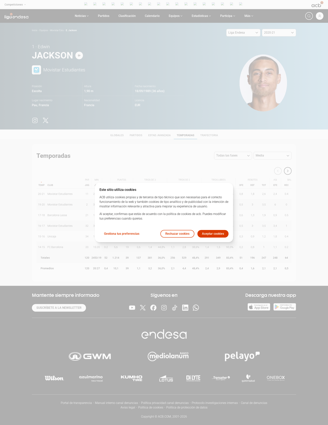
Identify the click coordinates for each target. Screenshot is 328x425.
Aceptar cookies (213, 234)
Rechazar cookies (177, 234)
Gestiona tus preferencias (121, 234)
